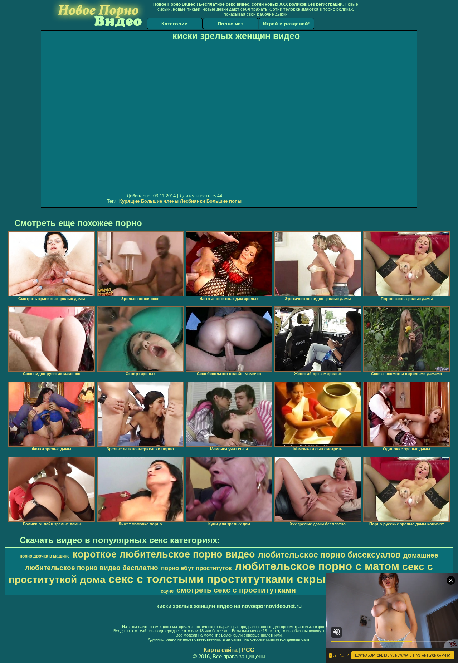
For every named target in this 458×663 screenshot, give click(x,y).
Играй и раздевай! (286, 23)
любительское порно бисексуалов (329, 554)
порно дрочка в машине (45, 556)
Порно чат (230, 23)
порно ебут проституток (196, 567)
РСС (248, 650)
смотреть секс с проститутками (236, 590)
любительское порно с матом (317, 566)
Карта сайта (221, 650)
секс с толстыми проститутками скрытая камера (248, 579)
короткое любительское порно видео (164, 554)
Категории (174, 23)
